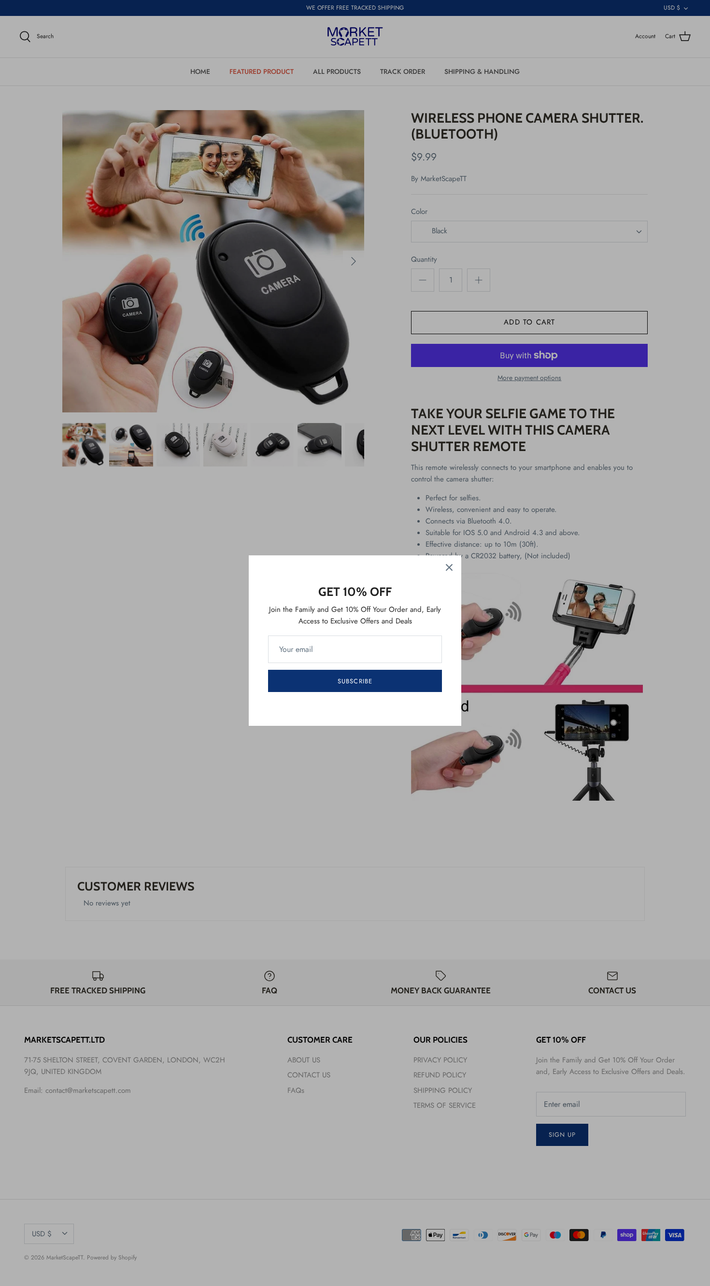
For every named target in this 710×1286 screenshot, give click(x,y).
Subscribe (355, 681)
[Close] (449, 567)
